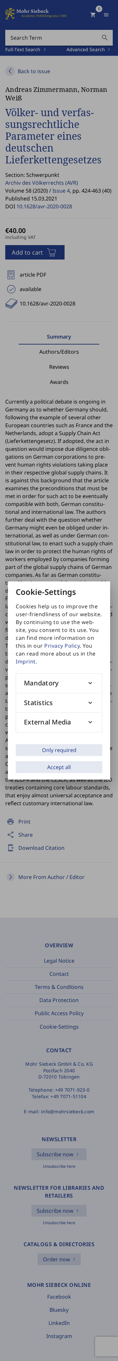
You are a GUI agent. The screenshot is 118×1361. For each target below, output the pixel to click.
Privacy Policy (62, 645)
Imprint (26, 661)
